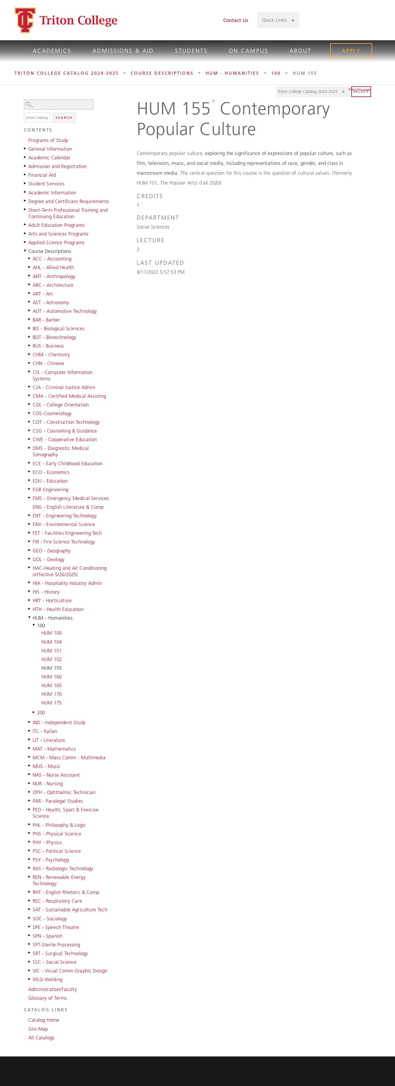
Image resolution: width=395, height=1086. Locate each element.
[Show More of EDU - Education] (29, 480)
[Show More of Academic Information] (25, 192)
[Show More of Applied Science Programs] (25, 241)
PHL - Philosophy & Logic (59, 825)
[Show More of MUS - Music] (29, 765)
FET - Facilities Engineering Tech (67, 533)
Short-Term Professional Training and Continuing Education (68, 213)
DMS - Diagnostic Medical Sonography (61, 451)
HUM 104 (51, 642)
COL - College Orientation (61, 405)
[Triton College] (66, 20)
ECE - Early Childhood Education (67, 463)
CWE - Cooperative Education (65, 439)
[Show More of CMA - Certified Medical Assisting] (29, 395)
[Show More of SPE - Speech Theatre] (29, 926)
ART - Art (43, 294)
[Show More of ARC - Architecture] (29, 284)
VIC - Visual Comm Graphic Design (70, 971)
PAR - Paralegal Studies (58, 801)
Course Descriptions (162, 73)
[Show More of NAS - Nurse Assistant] (29, 774)
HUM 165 (51, 685)
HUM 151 (51, 651)
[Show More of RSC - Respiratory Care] (29, 900)
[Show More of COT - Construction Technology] (29, 421)
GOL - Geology (48, 559)
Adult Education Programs (56, 225)
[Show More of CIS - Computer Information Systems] (29, 371)
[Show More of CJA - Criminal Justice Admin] (29, 386)
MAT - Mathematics (54, 749)
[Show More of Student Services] (25, 183)
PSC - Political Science (57, 851)
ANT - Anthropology (54, 276)
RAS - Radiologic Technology (63, 868)
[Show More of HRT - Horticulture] (29, 599)
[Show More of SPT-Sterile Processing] (29, 944)
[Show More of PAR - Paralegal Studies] (29, 800)
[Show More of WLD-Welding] (29, 978)
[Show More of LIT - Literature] (29, 739)
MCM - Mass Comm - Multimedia (69, 757)
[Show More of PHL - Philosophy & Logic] (29, 824)
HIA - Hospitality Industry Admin (67, 583)
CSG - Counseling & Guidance (65, 431)
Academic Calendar (49, 157)
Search (64, 117)
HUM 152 (51, 659)
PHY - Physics (47, 842)
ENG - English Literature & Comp (68, 507)
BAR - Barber (46, 320)
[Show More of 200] (34, 712)
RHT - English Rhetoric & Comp (66, 892)
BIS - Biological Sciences (58, 328)
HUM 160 (51, 677)
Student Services (46, 184)
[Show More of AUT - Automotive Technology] (29, 310)
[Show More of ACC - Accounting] (29, 258)
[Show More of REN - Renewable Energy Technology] (29, 876)
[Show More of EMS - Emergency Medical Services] (29, 497)
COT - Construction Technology (66, 422)
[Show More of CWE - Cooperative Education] (29, 438)
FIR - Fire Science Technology (64, 542)
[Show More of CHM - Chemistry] (29, 354)
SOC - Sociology (50, 918)
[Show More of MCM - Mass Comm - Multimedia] (29, 756)
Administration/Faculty (52, 989)
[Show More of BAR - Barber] (29, 319)
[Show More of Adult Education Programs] (25, 224)
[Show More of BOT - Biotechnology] (29, 336)
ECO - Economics (51, 472)
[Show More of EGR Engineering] (29, 489)
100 (276, 73)
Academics (52, 50)
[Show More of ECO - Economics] (29, 471)
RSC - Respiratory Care (57, 901)
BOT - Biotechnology (54, 337)
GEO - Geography (52, 551)
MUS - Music (46, 766)
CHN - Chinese (48, 363)
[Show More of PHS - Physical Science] (29, 833)
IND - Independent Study (59, 722)
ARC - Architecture (53, 285)
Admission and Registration (57, 166)
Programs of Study (48, 140)
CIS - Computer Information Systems (63, 375)
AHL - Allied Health (53, 267)
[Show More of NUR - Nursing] (29, 783)
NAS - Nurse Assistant (56, 775)
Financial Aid (42, 175)
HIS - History (46, 592)
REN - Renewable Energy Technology (59, 880)
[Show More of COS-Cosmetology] (29, 412)
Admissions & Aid (123, 50)
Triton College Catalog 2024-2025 (66, 73)
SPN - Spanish (47, 936)
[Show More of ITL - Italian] (29, 730)
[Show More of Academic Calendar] (25, 157)
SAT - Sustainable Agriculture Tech (70, 909)
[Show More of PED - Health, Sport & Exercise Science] (29, 809)
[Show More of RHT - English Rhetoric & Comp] (29, 891)
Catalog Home (43, 1020)
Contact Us (235, 20)
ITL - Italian (45, 731)
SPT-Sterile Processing (56, 945)
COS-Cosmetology (52, 413)
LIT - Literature (49, 740)
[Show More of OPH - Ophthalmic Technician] (29, 791)
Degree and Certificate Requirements (68, 201)
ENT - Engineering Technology (65, 516)
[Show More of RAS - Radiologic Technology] (29, 867)
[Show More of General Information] (25, 148)
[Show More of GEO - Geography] (29, 550)
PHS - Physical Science (57, 834)
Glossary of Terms (47, 998)
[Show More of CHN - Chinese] (29, 362)
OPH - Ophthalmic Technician (64, 792)
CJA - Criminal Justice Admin (64, 387)
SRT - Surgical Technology (60, 953)
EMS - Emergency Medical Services (71, 498)
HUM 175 (51, 703)
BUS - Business (48, 346)
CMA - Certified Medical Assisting (69, 396)
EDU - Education (50, 481)
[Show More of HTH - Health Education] (29, 608)
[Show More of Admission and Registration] (25, 165)
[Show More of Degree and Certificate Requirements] (25, 200)
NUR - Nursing (48, 783)
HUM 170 (51, 694)
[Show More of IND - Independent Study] (29, 721)
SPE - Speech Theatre (56, 927)
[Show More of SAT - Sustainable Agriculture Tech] (29, 909)
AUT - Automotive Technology (65, 311)
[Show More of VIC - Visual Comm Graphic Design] (29, 970)
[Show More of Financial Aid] (25, 174)
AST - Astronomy (51, 302)
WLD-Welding (47, 979)
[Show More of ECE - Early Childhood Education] (29, 462)
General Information (50, 149)
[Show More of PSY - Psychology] (29, 859)
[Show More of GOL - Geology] (29, 558)
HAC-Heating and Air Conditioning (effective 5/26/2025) (70, 571)
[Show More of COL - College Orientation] (29, 404)
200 (41, 713)
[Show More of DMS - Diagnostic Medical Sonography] (29, 447)
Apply (351, 51)
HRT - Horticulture (52, 600)
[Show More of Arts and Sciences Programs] (25, 233)
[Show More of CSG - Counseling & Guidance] (29, 430)
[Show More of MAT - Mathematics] (29, 748)
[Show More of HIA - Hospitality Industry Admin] (29, 582)
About (300, 50)
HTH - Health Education (58, 609)
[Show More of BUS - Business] (29, 345)
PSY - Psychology (51, 860)
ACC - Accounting (52, 259)
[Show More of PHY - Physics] (29, 841)
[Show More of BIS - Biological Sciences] (29, 327)
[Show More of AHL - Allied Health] (29, 266)
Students (191, 50)
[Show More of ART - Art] (29, 293)
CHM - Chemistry (51, 354)
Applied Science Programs (56, 242)
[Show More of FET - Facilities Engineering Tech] (29, 532)
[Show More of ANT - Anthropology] (29, 275)
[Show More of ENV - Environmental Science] (29, 523)
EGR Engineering (51, 489)
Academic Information (52, 193)
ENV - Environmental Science (64, 524)
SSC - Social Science (55, 962)
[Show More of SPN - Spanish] (29, 935)
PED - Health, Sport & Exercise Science (66, 813)
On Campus (248, 50)
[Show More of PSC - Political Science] (29, 850)
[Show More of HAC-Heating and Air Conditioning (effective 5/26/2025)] (29, 567)
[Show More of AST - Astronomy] (29, 301)
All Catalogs (41, 1038)
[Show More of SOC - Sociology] (29, 918)
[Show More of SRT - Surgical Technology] (29, 952)
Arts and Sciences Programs (58, 234)
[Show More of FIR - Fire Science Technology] (29, 541)
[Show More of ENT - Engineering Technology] (29, 515)
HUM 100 (51, 633)
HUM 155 (51, 668)
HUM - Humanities (233, 73)
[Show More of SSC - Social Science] (29, 961)
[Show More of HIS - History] (29, 591)
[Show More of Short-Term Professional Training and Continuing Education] (25, 209)
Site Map (38, 1029)
